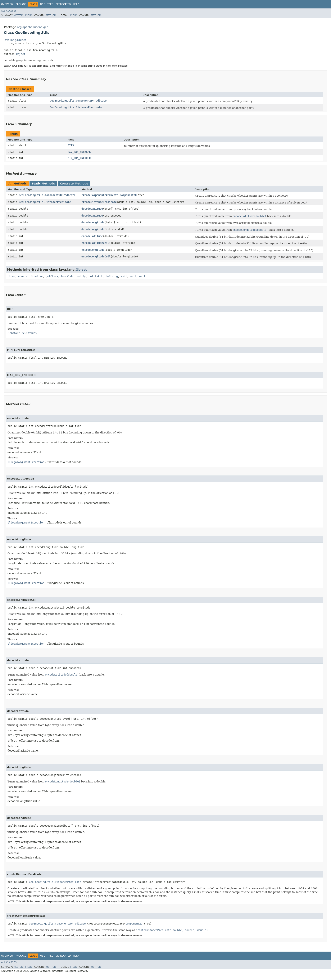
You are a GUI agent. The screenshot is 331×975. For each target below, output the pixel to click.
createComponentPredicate (99, 195)
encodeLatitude (92, 236)
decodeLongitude (92, 222)
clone (11, 276)
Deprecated (63, 4)
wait (124, 276)
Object (20, 53)
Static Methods (43, 183)
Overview (7, 4)
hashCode (67, 276)
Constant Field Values (22, 333)
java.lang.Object (15, 39)
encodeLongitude (92, 249)
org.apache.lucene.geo (32, 27)
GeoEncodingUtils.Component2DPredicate (78, 100)
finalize (36, 276)
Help (76, 4)
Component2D (128, 195)
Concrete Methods (74, 183)
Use (42, 4)
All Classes (9, 10)
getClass (52, 276)
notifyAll (95, 276)
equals (22, 276)
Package (21, 4)
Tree (50, 4)
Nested (18, 15)
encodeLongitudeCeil (96, 256)
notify (81, 276)
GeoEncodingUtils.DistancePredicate (76, 107)
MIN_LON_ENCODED (79, 158)
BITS (71, 145)
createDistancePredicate (99, 201)
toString (112, 276)
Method (51, 15)
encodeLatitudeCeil (95, 242)
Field (28, 15)
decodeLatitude (92, 208)
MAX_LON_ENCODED (79, 152)
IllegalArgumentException (25, 462)
